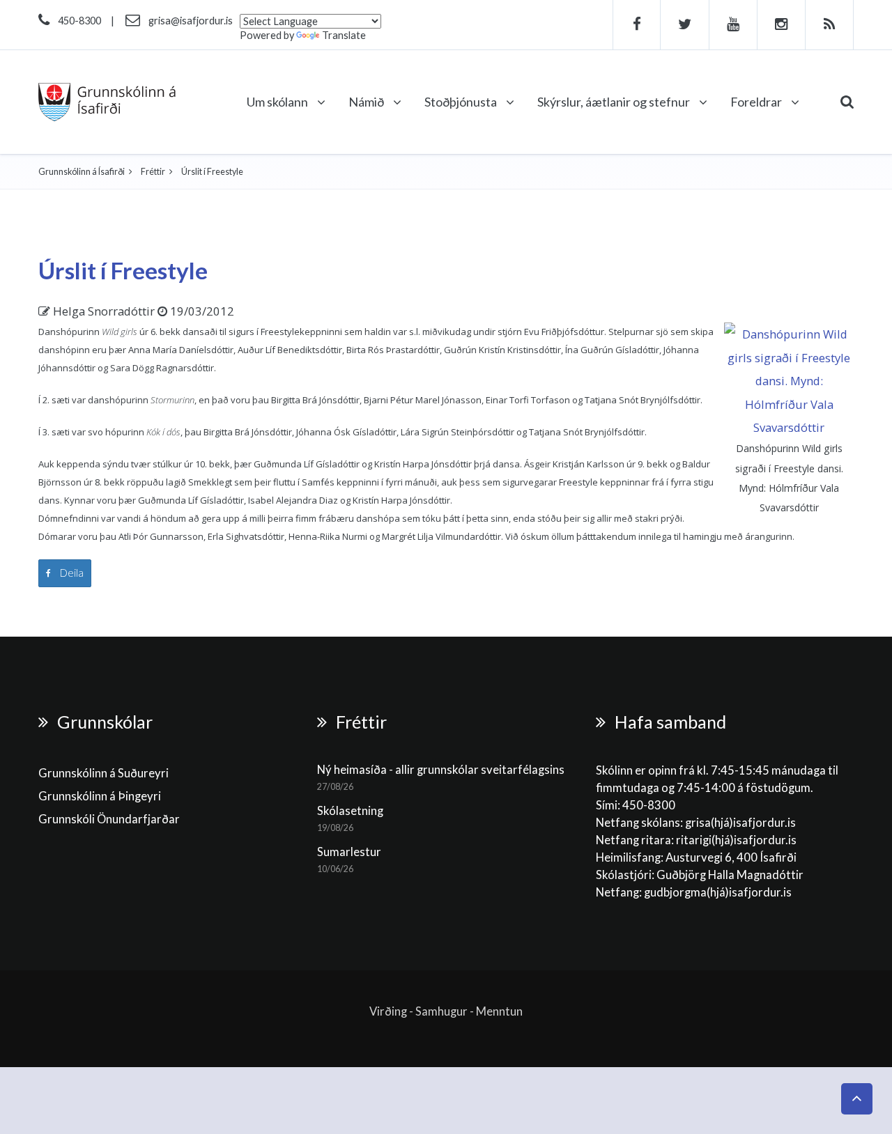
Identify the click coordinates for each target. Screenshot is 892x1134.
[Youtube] (733, 24)
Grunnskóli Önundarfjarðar (109, 819)
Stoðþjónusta (461, 101)
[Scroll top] (856, 1098)
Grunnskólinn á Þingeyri (99, 796)
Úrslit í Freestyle (123, 270)
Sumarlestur (349, 852)
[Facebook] (637, 24)
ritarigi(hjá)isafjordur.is (736, 840)
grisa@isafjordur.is (190, 20)
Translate (344, 35)
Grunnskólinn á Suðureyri (103, 773)
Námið (367, 101)
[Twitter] (685, 24)
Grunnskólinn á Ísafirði (81, 171)
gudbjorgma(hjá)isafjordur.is (719, 892)
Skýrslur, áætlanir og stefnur (614, 101)
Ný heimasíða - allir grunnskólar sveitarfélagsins (440, 770)
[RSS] (830, 24)
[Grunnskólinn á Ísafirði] (107, 102)
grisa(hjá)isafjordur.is (740, 823)
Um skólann (278, 101)
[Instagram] (782, 24)
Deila (71, 572)
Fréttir (153, 171)
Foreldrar (757, 101)
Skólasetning (350, 811)
